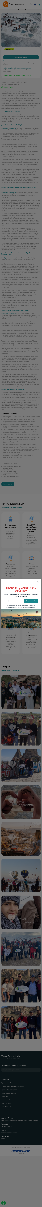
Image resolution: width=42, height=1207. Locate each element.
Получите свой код (31, 601)
